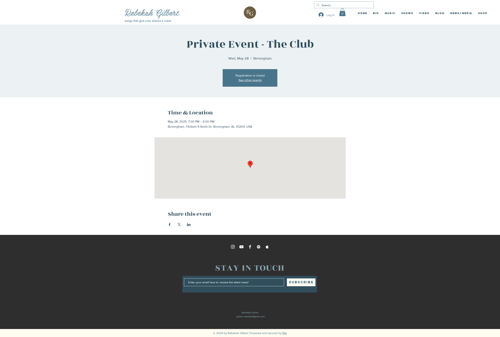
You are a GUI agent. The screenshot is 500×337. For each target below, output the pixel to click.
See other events (250, 80)
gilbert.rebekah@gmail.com (250, 316)
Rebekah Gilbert (152, 12)
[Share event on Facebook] (169, 224)
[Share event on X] (179, 224)
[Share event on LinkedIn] (189, 224)
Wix (284, 333)
